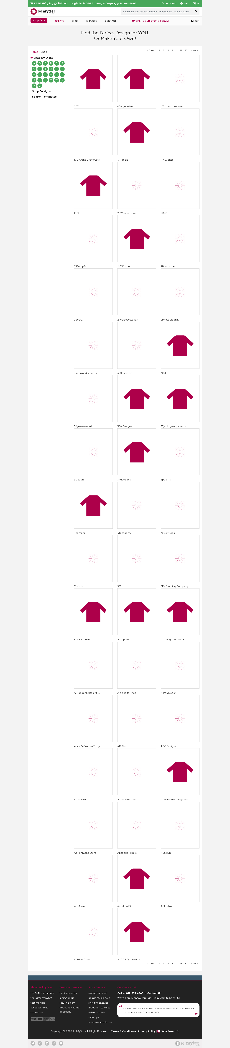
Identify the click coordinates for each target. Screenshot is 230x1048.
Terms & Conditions (123, 1031)
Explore (91, 21)
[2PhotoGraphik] (180, 291)
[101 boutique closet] (180, 78)
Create (59, 21)
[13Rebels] (136, 132)
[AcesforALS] (136, 878)
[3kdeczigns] (136, 451)
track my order (68, 993)
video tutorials (96, 1012)
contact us (37, 1012)
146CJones (167, 159)
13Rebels (122, 159)
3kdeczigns (124, 479)
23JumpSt (80, 266)
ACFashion (167, 906)
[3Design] (93, 451)
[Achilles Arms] (93, 931)
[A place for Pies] (136, 665)
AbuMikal (79, 906)
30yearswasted (83, 426)
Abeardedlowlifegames (175, 799)
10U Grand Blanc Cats (87, 159)
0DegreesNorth (126, 106)
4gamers (79, 532)
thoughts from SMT (42, 997)
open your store (97, 993)
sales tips (93, 1017)
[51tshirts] (93, 558)
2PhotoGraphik (170, 319)
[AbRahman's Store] (93, 825)
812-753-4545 (134, 993)
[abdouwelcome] (136, 771)
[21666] (180, 185)
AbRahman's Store (85, 852)
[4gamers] (93, 505)
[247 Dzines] (136, 238)
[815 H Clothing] (93, 611)
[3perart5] (180, 451)
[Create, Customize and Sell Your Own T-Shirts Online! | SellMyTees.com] (43, 11)
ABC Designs (168, 746)
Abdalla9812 (81, 799)
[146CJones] (180, 132)
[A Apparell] (136, 611)
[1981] (93, 185)
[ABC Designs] (180, 718)
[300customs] (136, 345)
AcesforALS (124, 906)
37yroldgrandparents (173, 426)
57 (186, 50)
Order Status (169, 3)
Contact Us (154, 993)
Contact (110, 21)
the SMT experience (43, 993)
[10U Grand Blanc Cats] (93, 132)
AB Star (121, 746)
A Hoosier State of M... (87, 692)
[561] (136, 558)
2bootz (78, 319)
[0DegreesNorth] (136, 78)
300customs (124, 372)
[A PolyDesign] (180, 665)
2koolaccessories (127, 319)
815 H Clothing (82, 639)
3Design (79, 479)
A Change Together (172, 639)
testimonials (38, 1002)
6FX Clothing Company (174, 586)
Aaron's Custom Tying (87, 746)
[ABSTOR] (180, 825)
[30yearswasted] (93, 398)
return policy (67, 1002)
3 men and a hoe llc (85, 372)
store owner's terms (100, 1022)
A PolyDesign (168, 692)
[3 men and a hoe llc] (93, 345)
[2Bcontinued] (180, 238)
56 (181, 50)
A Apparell (123, 639)
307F (164, 372)
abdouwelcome (126, 799)
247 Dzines (123, 266)
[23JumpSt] (93, 238)
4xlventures (168, 532)
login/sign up (66, 997)
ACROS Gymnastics (128, 959)
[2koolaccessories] (136, 291)
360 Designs (124, 426)
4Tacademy (124, 532)
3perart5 (166, 479)
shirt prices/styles (98, 1002)
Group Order (39, 20)
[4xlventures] (180, 505)
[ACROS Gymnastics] (136, 931)
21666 (164, 213)
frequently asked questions (69, 1009)
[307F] (180, 345)
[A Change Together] (180, 611)
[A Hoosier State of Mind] (93, 665)
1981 (76, 213)
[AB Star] (136, 718)
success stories (39, 1007)
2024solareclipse (127, 213)
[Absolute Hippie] (136, 825)
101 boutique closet (172, 106)
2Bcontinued (168, 266)
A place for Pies (126, 692)
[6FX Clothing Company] (180, 558)
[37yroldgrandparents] (180, 398)
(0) (197, 3)
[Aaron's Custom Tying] (93, 718)
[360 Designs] (136, 398)
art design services (99, 1007)
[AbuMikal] (93, 878)
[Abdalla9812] (93, 771)
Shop (75, 21)
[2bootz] (93, 291)
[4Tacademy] (136, 505)
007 (76, 106)
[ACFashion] (180, 878)
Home (34, 51)
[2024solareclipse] (136, 185)
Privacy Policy (146, 1031)
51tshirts (78, 586)
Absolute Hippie (127, 852)
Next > (194, 50)
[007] (93, 78)
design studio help (99, 997)
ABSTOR (166, 852)
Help (186, 3)
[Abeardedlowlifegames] (180, 771)
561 (119, 586)
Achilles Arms (82, 959)
